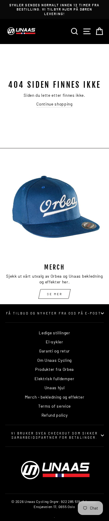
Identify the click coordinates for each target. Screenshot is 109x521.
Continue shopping (54, 103)
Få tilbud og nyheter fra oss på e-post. (54, 313)
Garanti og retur (54, 350)
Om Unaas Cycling (54, 360)
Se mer (54, 294)
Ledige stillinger (54, 332)
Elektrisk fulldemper (54, 378)
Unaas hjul (55, 387)
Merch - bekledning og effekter (54, 396)
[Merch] (54, 209)
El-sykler (54, 341)
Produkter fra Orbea (54, 369)
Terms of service (54, 406)
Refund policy (54, 415)
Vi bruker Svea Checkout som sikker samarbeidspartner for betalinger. (54, 435)
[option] (54, 9)
